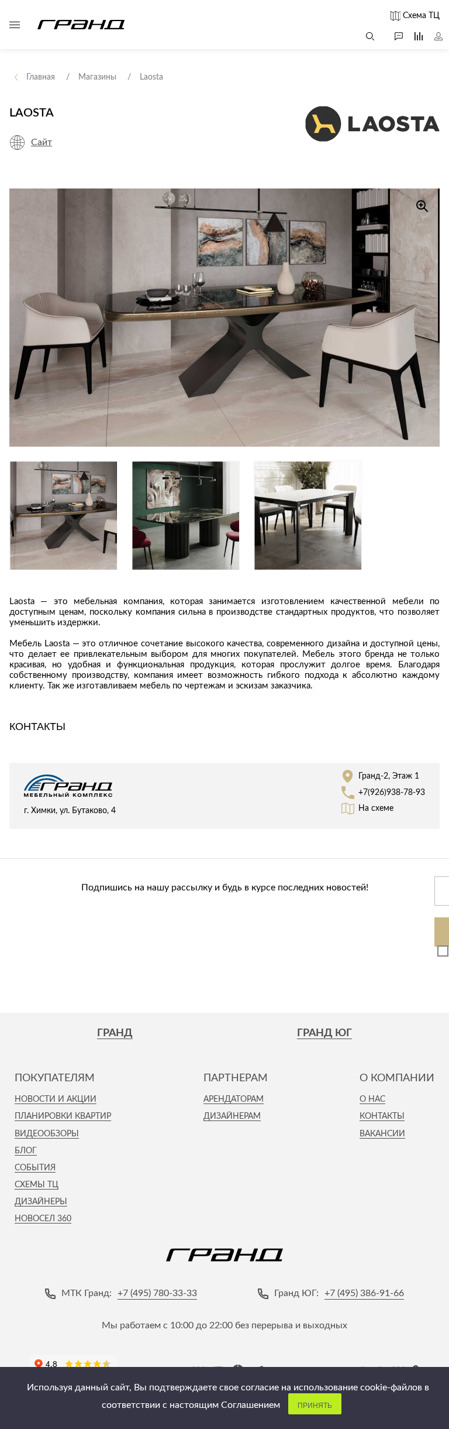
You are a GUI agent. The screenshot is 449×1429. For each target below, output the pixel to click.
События (35, 1168)
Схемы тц (36, 1185)
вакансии (382, 1134)
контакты (382, 1116)
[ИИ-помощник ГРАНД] (393, 36)
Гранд (115, 1033)
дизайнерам (232, 1116)
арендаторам (233, 1099)
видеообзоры (47, 1134)
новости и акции (55, 1099)
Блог (26, 1151)
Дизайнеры (41, 1202)
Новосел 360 (43, 1219)
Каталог (14, 24)
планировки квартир (63, 1116)
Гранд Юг (324, 1033)
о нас (372, 1099)
